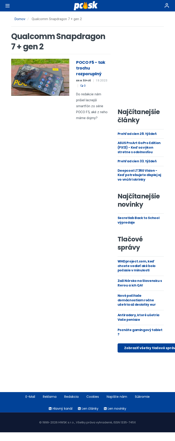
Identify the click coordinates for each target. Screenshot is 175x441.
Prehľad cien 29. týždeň (137, 133)
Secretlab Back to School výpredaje (139, 220)
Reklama (50, 396)
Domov (20, 19)
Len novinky (117, 408)
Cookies (92, 396)
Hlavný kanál (62, 408)
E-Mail (30, 396)
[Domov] (87, 5)
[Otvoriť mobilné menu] (7, 5)
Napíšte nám (117, 396)
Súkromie (142, 396)
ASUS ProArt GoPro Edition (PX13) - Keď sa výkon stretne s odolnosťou (139, 147)
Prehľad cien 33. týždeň (137, 161)
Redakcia (71, 396)
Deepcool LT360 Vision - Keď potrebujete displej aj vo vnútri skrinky (139, 175)
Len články (90, 408)
